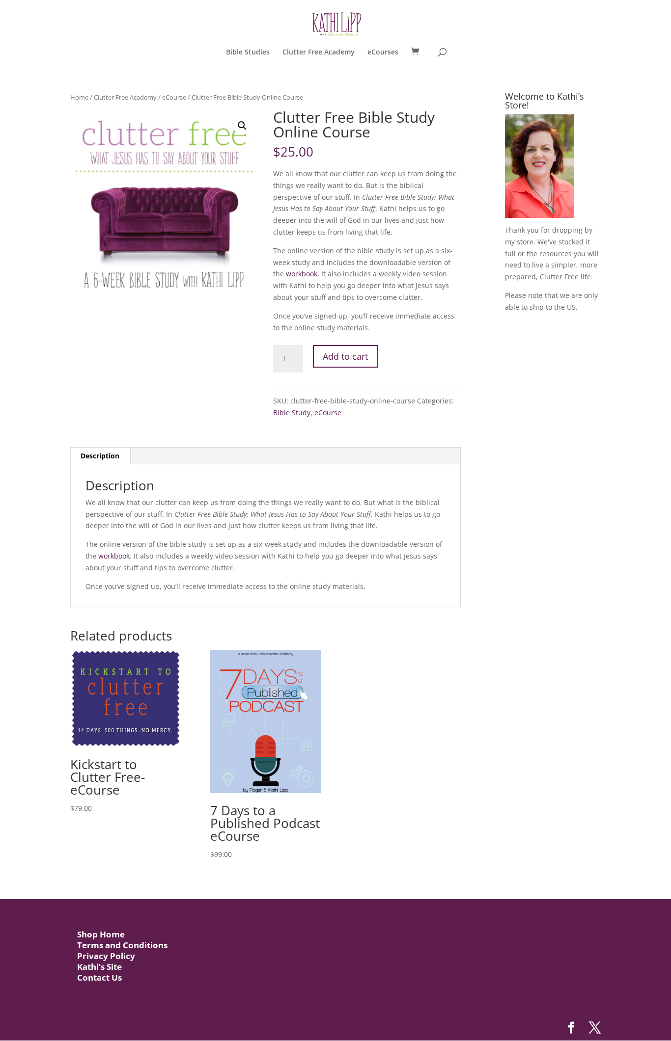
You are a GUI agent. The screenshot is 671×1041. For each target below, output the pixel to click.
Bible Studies (248, 52)
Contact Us (99, 977)
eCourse (174, 97)
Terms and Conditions (122, 945)
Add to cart (345, 356)
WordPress (263, 1027)
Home (79, 97)
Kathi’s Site (99, 966)
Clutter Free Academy (318, 52)
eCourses (382, 52)
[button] (242, 125)
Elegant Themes (152, 1027)
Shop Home (101, 934)
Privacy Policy (106, 955)
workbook (301, 273)
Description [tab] (100, 455)
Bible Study (291, 412)
